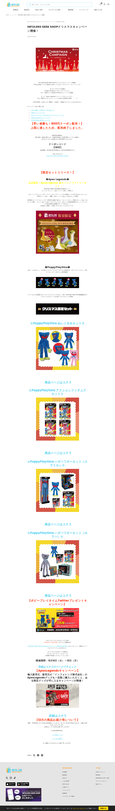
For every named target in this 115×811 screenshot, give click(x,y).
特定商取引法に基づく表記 (102, 778)
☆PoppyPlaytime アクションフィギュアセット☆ (57, 392)
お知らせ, (38, 21)
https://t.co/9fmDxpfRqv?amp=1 (57, 156)
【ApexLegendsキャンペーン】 (40, 118)
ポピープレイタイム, (50, 21)
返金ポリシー (99, 784)
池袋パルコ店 (98, 10)
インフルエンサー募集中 (68, 796)
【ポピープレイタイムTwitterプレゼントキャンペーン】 (48, 115)
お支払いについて (100, 772)
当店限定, (58, 21)
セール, (43, 21)
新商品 (63, 21)
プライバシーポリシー (101, 781)
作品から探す (39, 10)
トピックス (13, 15)
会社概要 (64, 772)
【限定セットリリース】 (38, 113)
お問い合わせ (65, 784)
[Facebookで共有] (38, 755)
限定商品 (26, 10)
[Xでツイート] (34, 755)
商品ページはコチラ (58, 382)
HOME (7, 15)
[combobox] (59, 4)
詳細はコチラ (57, 716)
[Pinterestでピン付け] (42, 755)
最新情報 (70, 10)
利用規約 (98, 775)
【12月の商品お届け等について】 (40, 120)
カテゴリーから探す (55, 10)
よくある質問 (65, 781)
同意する (103, 808)
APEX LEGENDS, (31, 21)
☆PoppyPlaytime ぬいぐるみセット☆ (57, 323)
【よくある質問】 (57, 739)
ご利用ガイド (65, 787)
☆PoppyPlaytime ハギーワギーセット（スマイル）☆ (57, 463)
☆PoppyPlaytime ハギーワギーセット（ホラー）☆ (57, 534)
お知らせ (64, 778)
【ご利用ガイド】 (57, 735)
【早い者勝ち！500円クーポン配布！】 (42, 110)
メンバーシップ (83, 10)
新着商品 (15, 10)
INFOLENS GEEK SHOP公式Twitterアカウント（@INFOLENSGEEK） (48, 646)
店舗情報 (64, 793)
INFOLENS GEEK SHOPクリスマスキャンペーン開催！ (31, 15)
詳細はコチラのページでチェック (57, 666)
